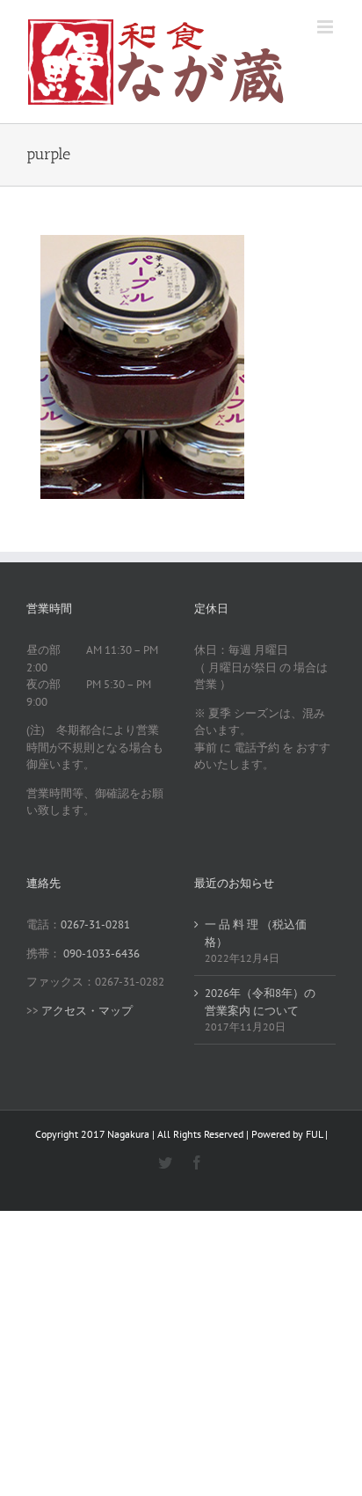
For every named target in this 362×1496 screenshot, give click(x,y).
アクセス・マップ (87, 1010)
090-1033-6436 (101, 953)
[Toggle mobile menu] (326, 27)
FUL (314, 1133)
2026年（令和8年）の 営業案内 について (260, 1002)
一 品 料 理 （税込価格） (256, 933)
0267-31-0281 (95, 924)
